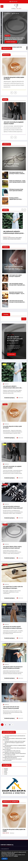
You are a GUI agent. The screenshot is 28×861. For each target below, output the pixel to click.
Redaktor (6, 383)
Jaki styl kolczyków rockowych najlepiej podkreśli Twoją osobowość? (13, 78)
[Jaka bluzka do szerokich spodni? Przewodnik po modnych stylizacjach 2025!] (14, 612)
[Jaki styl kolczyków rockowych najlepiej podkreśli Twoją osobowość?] (14, 492)
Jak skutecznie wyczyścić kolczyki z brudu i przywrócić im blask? (16, 301)
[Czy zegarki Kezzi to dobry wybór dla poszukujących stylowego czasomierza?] (14, 572)
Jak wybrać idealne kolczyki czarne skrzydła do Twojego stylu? (15, 338)
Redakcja (6, 13)
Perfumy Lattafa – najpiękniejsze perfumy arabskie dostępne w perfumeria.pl (15, 198)
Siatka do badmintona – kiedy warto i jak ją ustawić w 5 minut (17, 181)
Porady (4, 684)
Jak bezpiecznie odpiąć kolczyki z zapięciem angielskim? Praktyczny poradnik (15, 276)
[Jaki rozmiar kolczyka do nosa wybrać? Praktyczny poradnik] (14, 692)
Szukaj (6, 314)
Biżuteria (6, 35)
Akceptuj (4, 858)
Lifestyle (6, 770)
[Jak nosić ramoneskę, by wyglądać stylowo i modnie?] (14, 452)
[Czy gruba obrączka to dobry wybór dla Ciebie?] (14, 412)
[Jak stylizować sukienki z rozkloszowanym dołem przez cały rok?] (14, 372)
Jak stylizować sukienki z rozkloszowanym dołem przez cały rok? (12, 387)
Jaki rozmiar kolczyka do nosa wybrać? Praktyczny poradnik (13, 268)
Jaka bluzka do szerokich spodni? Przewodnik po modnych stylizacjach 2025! (14, 122)
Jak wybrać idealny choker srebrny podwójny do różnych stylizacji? (12, 547)
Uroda (5, 774)
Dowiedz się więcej (9, 41)
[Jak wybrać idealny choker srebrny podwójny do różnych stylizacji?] (14, 532)
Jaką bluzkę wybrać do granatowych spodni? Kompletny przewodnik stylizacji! (12, 667)
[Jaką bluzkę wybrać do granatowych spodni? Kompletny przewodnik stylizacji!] (14, 652)
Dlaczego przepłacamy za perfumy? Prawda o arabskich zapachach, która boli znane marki (17, 173)
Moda (4, 364)
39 (9, 725)
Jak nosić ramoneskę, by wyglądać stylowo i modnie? (12, 467)
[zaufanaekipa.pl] (14, 786)
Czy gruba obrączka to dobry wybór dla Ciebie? (14, 232)
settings (16, 856)
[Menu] (2, 6)
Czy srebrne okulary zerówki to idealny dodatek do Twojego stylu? (11, 165)
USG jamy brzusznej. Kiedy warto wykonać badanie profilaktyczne (16, 190)
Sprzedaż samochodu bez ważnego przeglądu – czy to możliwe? (16, 293)
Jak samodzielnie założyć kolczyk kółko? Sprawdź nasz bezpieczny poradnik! (17, 284)
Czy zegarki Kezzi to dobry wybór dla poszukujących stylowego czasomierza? (13, 38)
